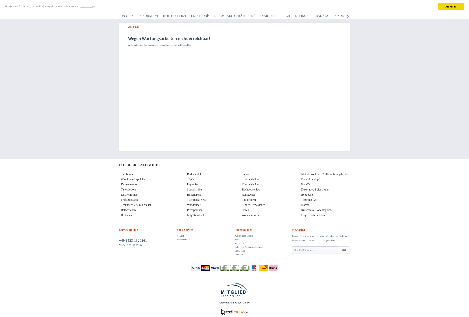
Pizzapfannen (195, 210)
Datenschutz (239, 251)
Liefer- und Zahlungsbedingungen (249, 247)
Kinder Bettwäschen (253, 204)
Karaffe (305, 184)
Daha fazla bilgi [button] (87, 6)
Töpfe (190, 179)
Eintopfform (249, 199)
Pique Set (192, 184)
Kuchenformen (129, 194)
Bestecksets (127, 215)
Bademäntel (194, 174)
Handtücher (248, 194)
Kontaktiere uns (184, 239)
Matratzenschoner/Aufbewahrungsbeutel (324, 174)
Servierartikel (194, 189)
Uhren (245, 210)
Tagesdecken (128, 189)
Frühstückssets (129, 199)
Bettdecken (307, 194)
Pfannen (246, 174)
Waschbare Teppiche (133, 179)
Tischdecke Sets (196, 199)
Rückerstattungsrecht (243, 236)
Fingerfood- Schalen (313, 215)
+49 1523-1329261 (133, 240)
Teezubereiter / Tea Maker (136, 204)
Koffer (305, 204)
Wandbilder (193, 204)
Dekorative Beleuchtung (315, 189)
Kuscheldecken (250, 179)
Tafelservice (128, 174)
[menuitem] (124, 16)
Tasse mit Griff (309, 199)
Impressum (239, 243)
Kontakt (180, 236)
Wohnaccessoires (251, 215)
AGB (236, 239)
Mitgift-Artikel (195, 215)
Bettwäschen (128, 210)
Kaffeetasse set (129, 184)
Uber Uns (238, 254)
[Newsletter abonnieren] (344, 250)
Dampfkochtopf (310, 179)
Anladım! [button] (451, 6)
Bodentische (194, 194)
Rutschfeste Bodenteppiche (317, 210)
